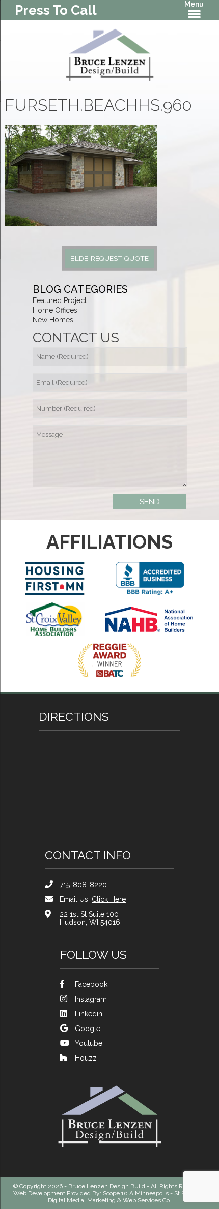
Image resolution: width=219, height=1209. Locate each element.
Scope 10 (115, 1193)
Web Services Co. (147, 1200)
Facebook (91, 984)
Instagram (91, 999)
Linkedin (88, 1014)
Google (87, 1028)
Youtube (88, 1043)
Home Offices (55, 310)
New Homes (53, 320)
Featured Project (60, 300)
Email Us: (93, 899)
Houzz (86, 1058)
